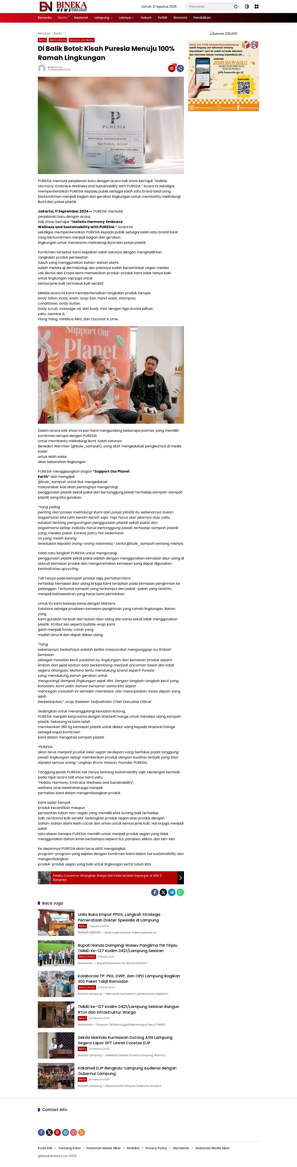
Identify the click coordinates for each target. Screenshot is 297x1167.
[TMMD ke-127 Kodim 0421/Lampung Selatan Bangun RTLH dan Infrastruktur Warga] (56, 1014)
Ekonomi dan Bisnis (81, 40)
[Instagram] (73, 1132)
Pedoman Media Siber (104, 1148)
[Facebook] (155, 892)
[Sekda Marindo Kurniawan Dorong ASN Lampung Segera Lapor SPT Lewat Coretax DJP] (56, 1045)
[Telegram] (171, 892)
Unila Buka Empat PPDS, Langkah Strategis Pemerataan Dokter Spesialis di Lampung (119, 917)
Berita (42, 40)
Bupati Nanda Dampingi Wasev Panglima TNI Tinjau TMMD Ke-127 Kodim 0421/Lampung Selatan (127, 948)
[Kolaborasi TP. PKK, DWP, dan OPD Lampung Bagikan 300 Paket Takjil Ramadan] (56, 984)
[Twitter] (163, 892)
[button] (235, 6)
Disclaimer (181, 1148)
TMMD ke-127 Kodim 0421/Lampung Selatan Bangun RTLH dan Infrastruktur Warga (128, 1009)
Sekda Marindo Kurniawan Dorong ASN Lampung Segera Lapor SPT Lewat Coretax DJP (125, 1040)
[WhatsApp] (180, 892)
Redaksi (133, 1148)
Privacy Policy (156, 1148)
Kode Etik (45, 1148)
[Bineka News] (71, 6)
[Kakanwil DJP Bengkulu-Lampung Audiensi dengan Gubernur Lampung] (56, 1076)
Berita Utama (58, 40)
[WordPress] (65, 1132)
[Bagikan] (180, 68)
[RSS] (81, 1132)
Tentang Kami (69, 1148)
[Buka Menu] (256, 6)
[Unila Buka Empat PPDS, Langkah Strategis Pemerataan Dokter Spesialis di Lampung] (56, 922)
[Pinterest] (57, 1132)
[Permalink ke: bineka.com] (43, 68)
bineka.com (55, 67)
